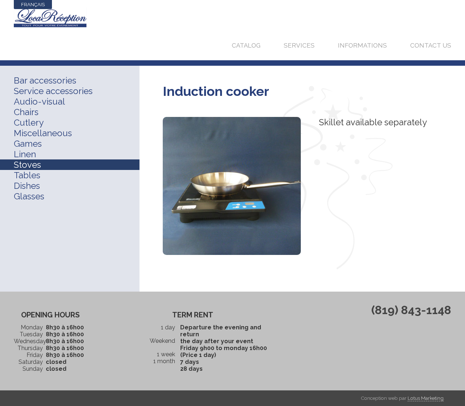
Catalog (246, 45)
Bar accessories (45, 80)
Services (299, 45)
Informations (362, 45)
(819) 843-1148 (411, 310)
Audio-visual (39, 101)
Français (33, 4)
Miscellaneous (43, 133)
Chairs (26, 112)
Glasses (29, 196)
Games (28, 143)
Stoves (27, 164)
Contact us (430, 45)
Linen (25, 154)
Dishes (27, 185)
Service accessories (53, 91)
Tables (27, 175)
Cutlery (29, 122)
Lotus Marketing (426, 398)
